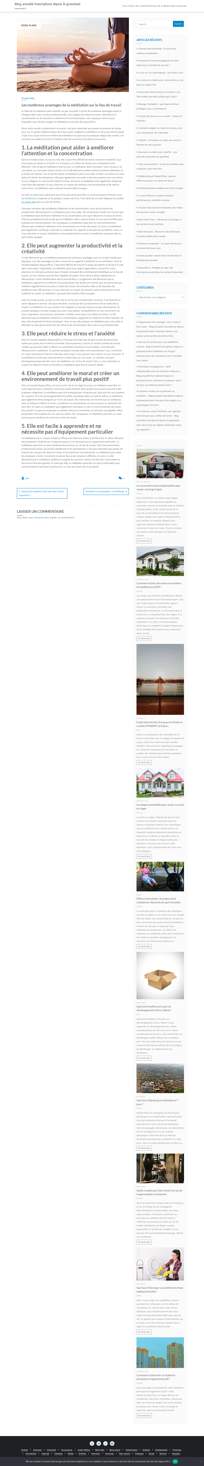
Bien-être (99, 1450)
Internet (45, 1453)
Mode (139, 895)
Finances (177, 1450)
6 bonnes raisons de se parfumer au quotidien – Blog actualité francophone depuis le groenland (159, 396)
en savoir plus (29, 201)
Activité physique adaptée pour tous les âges (160, 188)
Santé (151, 1453)
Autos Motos (143, 482)
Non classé (124, 1453)
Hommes (109, 1453)
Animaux (37, 1450)
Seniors (163, 1453)
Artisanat (51, 1450)
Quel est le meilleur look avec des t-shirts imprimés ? (41, 493)
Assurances (66, 1450)
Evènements (161, 1450)
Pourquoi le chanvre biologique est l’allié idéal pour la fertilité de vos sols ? (157, 63)
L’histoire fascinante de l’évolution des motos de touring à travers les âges (159, 210)
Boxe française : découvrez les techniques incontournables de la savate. (158, 234)
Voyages (140, 718)
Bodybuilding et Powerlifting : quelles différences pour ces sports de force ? (156, 178)
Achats (24, 1450)
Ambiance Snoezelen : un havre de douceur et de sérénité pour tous (159, 246)
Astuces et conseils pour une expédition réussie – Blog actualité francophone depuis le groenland (159, 347)
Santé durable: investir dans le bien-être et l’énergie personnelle (158, 258)
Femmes (95, 1453)
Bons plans (115, 1450)
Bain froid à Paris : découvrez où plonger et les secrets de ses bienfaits (159, 222)
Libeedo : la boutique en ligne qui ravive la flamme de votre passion (158, 142)
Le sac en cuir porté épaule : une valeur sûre (160, 72)
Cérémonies (131, 1450)
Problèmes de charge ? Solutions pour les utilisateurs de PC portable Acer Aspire (159, 356)
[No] (200, 1461)
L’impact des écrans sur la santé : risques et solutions (159, 118)
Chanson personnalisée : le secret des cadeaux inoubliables (156, 51)
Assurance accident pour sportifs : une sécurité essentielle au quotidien (156, 154)
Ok (175, 1461)
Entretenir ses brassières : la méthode (105, 491)
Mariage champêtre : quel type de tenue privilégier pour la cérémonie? (157, 106)
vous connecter (36, 517)
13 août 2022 (28, 98)
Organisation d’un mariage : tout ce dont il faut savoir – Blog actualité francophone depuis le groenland (160, 327)
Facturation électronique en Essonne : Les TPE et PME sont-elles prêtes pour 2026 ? (158, 94)
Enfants (146, 1450)
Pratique (141, 1003)
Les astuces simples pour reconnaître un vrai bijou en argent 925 (159, 82)
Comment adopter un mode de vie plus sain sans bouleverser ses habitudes (159, 130)
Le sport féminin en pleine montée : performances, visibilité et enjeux (155, 198)
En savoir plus (144, 541)
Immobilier (142, 579)
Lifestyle (58, 1453)
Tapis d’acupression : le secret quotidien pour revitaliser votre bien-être (160, 166)
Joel (27, 478)
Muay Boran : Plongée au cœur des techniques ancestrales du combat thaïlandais (159, 270)
